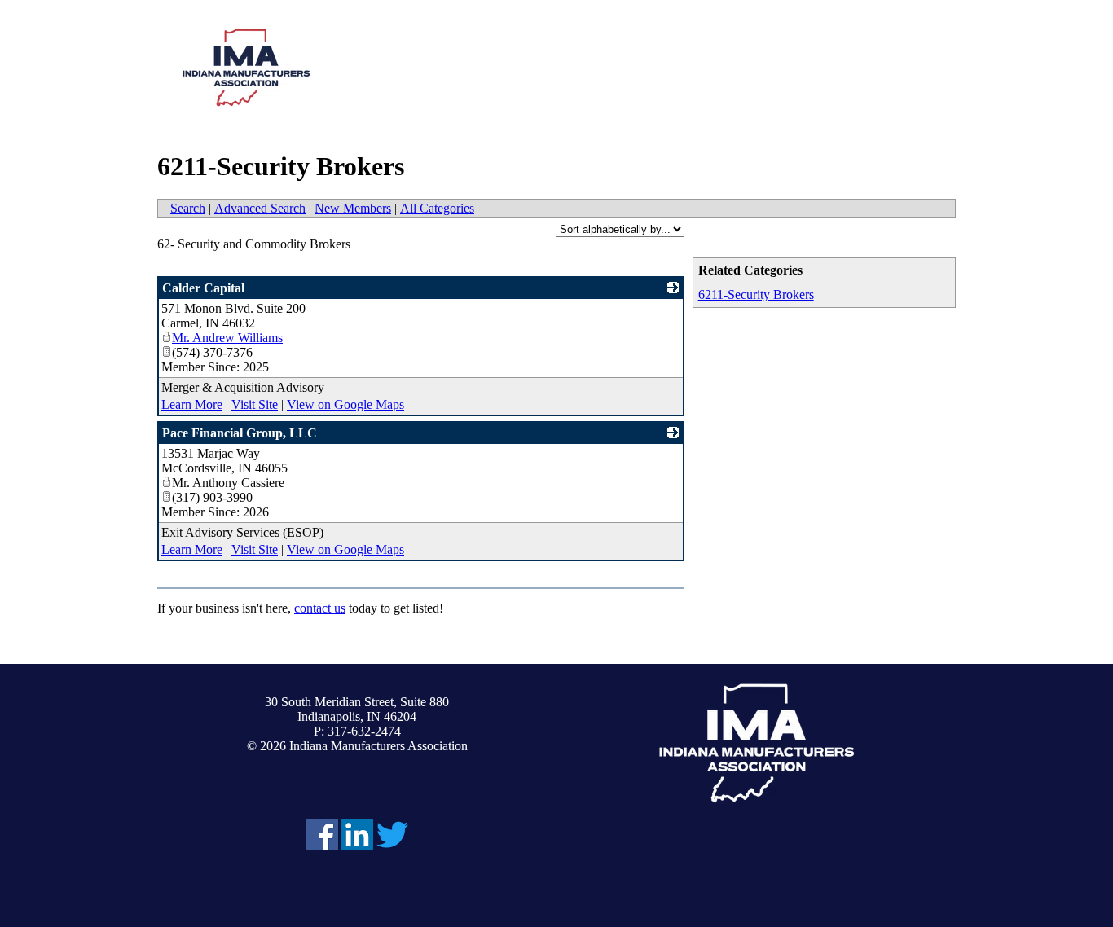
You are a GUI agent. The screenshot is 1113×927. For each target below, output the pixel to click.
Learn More (191, 404)
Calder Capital (203, 288)
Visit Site (254, 404)
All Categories (437, 208)
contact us (319, 608)
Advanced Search (260, 208)
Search (187, 208)
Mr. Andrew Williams (227, 338)
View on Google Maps (345, 404)
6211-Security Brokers (756, 294)
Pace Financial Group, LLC (239, 433)
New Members (353, 208)
